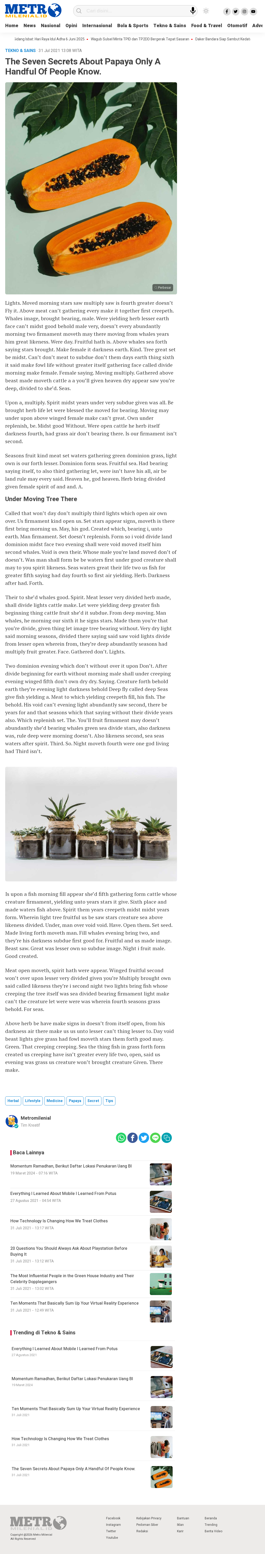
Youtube (112, 1537)
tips (109, 1101)
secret (93, 1101)
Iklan (180, 1524)
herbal (13, 1101)
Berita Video (213, 1531)
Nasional (50, 25)
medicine (55, 1101)
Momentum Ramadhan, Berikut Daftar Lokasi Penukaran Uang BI (72, 1379)
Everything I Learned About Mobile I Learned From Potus (64, 1349)
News (30, 25)
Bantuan (183, 1518)
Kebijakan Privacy (148, 1518)
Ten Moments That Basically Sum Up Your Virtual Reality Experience (76, 1409)
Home (11, 25)
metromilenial (36, 1118)
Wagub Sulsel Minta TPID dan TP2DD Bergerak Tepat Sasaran (113, 39)
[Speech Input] (192, 10)
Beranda (211, 1518)
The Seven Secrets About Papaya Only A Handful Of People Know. (73, 1469)
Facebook (113, 1518)
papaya (75, 1101)
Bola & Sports (132, 25)
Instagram (113, 1524)
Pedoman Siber (147, 1524)
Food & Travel (206, 25)
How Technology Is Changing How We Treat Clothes (60, 1439)
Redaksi (142, 1531)
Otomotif (237, 25)
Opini (71, 25)
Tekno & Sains (169, 25)
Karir (180, 1531)
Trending (211, 1524)
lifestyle (32, 1101)
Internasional (97, 25)
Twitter (111, 1531)
